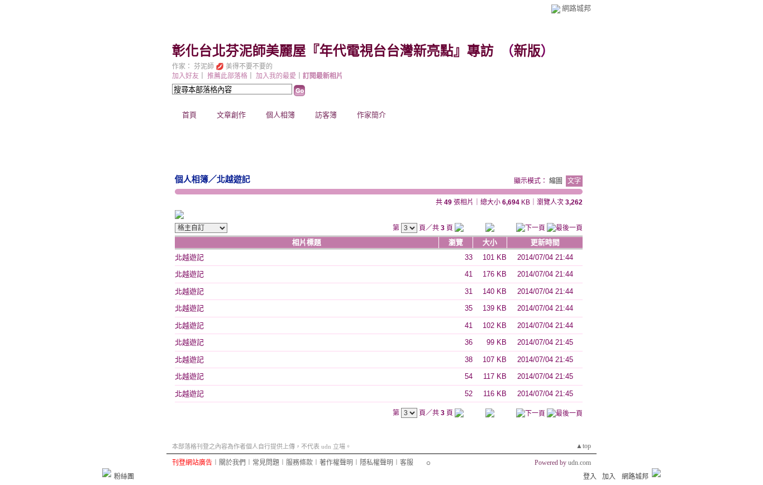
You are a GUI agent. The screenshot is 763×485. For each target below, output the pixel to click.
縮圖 (555, 181)
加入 (609, 477)
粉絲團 (124, 477)
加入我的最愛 (276, 76)
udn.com (579, 463)
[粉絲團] (106, 472)
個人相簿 (280, 115)
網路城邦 (576, 8)
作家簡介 (371, 115)
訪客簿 (326, 115)
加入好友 (185, 76)
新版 (527, 51)
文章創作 (231, 115)
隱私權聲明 (376, 463)
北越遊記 (233, 179)
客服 (406, 463)
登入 (590, 477)
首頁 (189, 115)
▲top (583, 446)
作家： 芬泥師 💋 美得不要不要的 (222, 66)
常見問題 (265, 463)
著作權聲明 (336, 463)
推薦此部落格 (227, 76)
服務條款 (299, 463)
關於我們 (232, 463)
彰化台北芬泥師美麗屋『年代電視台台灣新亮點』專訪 (333, 51)
